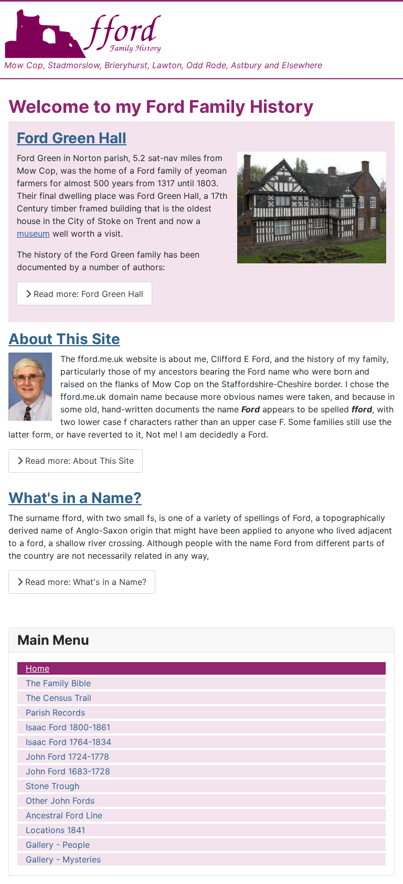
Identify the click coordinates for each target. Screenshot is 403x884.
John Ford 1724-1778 (67, 756)
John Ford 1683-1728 (68, 771)
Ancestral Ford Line (64, 815)
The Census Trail (58, 698)
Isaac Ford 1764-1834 (68, 742)
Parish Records (55, 712)
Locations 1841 (55, 830)
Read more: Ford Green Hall (87, 294)
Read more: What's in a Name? (84, 582)
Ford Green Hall (71, 138)
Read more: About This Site (78, 460)
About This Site (64, 339)
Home (37, 668)
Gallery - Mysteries (63, 859)
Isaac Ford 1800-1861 (68, 727)
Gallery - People (58, 844)
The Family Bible (58, 683)
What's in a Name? (75, 498)
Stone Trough (52, 786)
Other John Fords (60, 800)
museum (33, 233)
